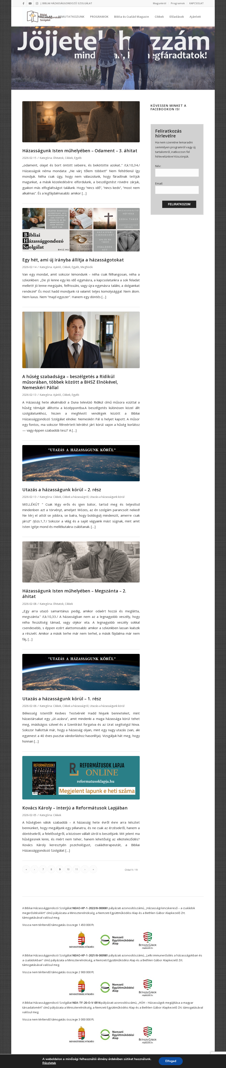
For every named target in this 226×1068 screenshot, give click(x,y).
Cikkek (69, 158)
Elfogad (170, 1061)
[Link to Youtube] (30, 3)
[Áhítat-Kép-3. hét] (80, 121)
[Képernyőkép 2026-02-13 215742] (80, 340)
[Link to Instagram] (37, 3)
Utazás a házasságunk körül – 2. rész (61, 490)
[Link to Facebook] (23, 3)
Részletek (49, 1063)
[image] (80, 463)
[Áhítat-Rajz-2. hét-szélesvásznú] (80, 562)
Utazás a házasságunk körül (107, 497)
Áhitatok (58, 158)
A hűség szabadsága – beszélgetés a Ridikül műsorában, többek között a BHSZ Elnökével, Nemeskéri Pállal (70, 382)
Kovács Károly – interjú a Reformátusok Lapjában (75, 808)
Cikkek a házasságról (75, 497)
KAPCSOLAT (196, 3)
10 (68, 869)
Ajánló (57, 267)
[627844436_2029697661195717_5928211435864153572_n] (80, 777)
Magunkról (159, 3)
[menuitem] (160, 3)
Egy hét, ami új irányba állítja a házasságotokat (73, 260)
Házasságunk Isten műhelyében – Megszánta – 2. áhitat (74, 593)
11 (76, 869)
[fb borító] (80, 229)
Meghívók (87, 267)
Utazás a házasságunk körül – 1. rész (61, 699)
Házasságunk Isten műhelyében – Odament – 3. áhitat (79, 151)
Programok (178, 3)
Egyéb (78, 158)
